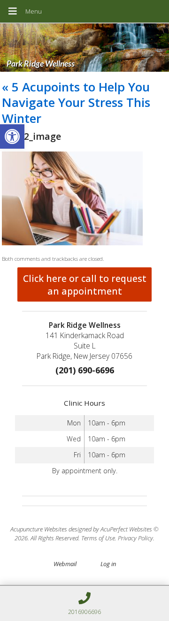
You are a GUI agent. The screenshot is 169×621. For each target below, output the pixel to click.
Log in (108, 564)
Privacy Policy (135, 538)
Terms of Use (98, 538)
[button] (12, 136)
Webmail (65, 564)
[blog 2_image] (72, 243)
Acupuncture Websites (38, 529)
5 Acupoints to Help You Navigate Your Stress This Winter (76, 102)
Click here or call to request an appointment (84, 284)
